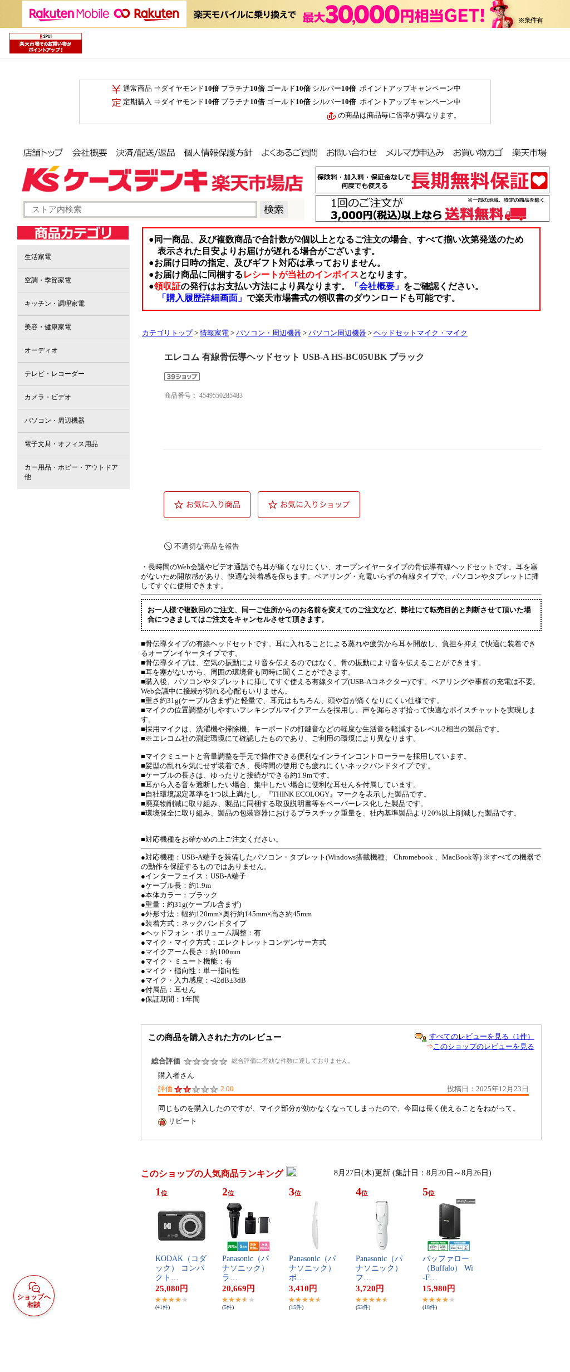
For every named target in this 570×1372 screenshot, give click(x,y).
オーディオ (41, 350)
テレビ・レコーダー (54, 374)
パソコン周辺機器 (337, 333)
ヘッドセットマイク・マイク (421, 333)
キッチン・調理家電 (54, 303)
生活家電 (37, 257)
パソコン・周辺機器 (54, 420)
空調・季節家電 (47, 280)
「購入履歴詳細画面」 (202, 297)
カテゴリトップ (167, 333)
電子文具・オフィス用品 (61, 444)
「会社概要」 (377, 286)
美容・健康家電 (47, 327)
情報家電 (214, 333)
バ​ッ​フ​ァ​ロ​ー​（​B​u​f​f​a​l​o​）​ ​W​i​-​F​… (447, 1268)
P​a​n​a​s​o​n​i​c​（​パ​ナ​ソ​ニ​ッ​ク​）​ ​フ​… (380, 1268)
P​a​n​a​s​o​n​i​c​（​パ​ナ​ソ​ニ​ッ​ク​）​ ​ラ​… (246, 1268)
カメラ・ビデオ (47, 397)
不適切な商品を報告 (206, 546)
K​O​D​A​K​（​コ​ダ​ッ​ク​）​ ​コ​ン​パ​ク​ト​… (181, 1268)
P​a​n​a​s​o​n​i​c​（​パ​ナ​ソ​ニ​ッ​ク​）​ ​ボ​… (313, 1268)
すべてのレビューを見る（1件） (481, 1036)
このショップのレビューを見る (483, 1046)
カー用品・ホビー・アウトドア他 (71, 472)
